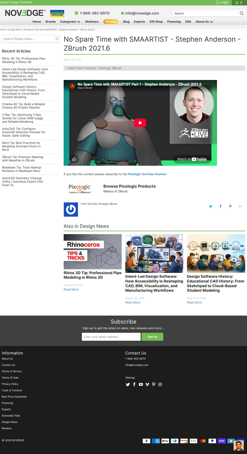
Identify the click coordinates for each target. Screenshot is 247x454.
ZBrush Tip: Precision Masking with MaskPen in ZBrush (22, 158)
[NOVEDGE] (25, 13)
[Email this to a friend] (240, 206)
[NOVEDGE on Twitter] (128, 384)
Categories (68, 21)
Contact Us (8, 364)
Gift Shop (156, 21)
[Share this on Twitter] (211, 206)
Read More (71, 289)
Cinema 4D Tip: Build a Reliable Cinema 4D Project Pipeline (23, 105)
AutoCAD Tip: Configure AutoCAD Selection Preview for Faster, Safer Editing (23, 132)
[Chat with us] (239, 446)
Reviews (7, 428)
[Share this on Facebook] (221, 206)
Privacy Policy (10, 383)
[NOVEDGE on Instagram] (160, 384)
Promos (110, 21)
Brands (51, 21)
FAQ (188, 21)
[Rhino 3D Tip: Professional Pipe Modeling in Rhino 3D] (93, 251)
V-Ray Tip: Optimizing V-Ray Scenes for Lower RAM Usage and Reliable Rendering (22, 118)
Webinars (92, 21)
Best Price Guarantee (14, 396)
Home (37, 21)
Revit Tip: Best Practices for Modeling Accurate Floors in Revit (21, 146)
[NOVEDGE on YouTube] (141, 384)
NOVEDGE (18, 440)
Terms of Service (12, 371)
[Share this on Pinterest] (230, 206)
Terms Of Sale (10, 377)
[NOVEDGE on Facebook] (134, 384)
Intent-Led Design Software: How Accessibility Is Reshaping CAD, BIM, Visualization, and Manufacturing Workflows (25, 74)
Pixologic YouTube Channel (147, 174)
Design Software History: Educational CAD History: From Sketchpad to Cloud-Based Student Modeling (23, 92)
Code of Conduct (12, 390)
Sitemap (130, 377)
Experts (139, 21)
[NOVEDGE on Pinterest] (154, 384)
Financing (174, 21)
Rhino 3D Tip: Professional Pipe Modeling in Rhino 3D (23, 60)
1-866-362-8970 (95, 13)
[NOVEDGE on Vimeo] (147, 384)
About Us (203, 21)
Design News (9, 421)
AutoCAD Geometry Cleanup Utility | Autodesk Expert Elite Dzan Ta (22, 181)
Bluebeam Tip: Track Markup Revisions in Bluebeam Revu (21, 169)
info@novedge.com (142, 13)
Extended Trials (11, 415)
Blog (126, 21)
